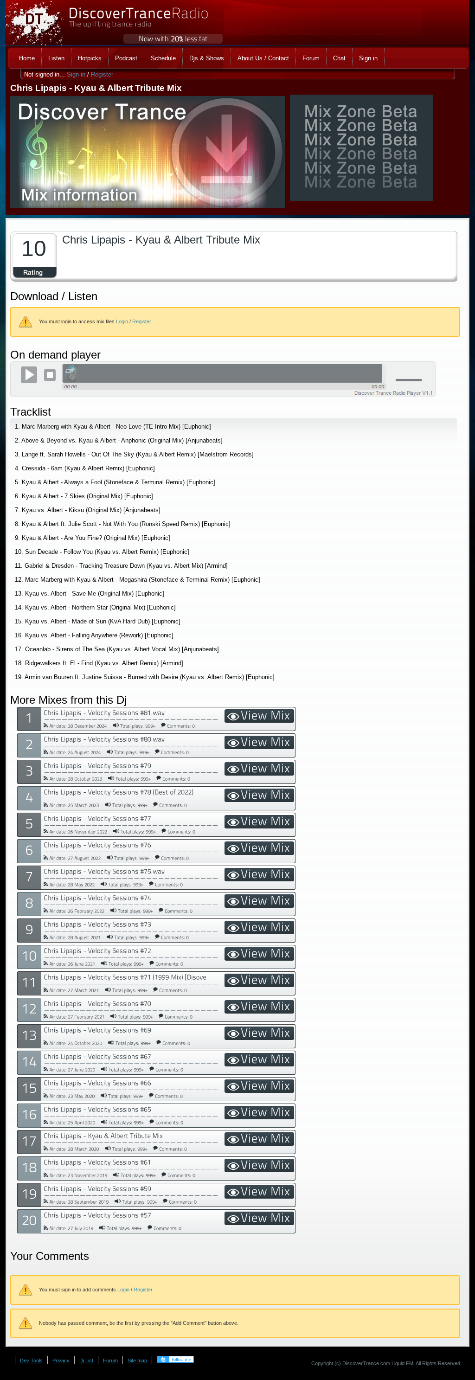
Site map (137, 1360)
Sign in (76, 74)
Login (122, 321)
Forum (110, 1360)
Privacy (61, 1360)
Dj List (86, 1360)
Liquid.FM (402, 1363)
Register (102, 74)
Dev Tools (31, 1360)
